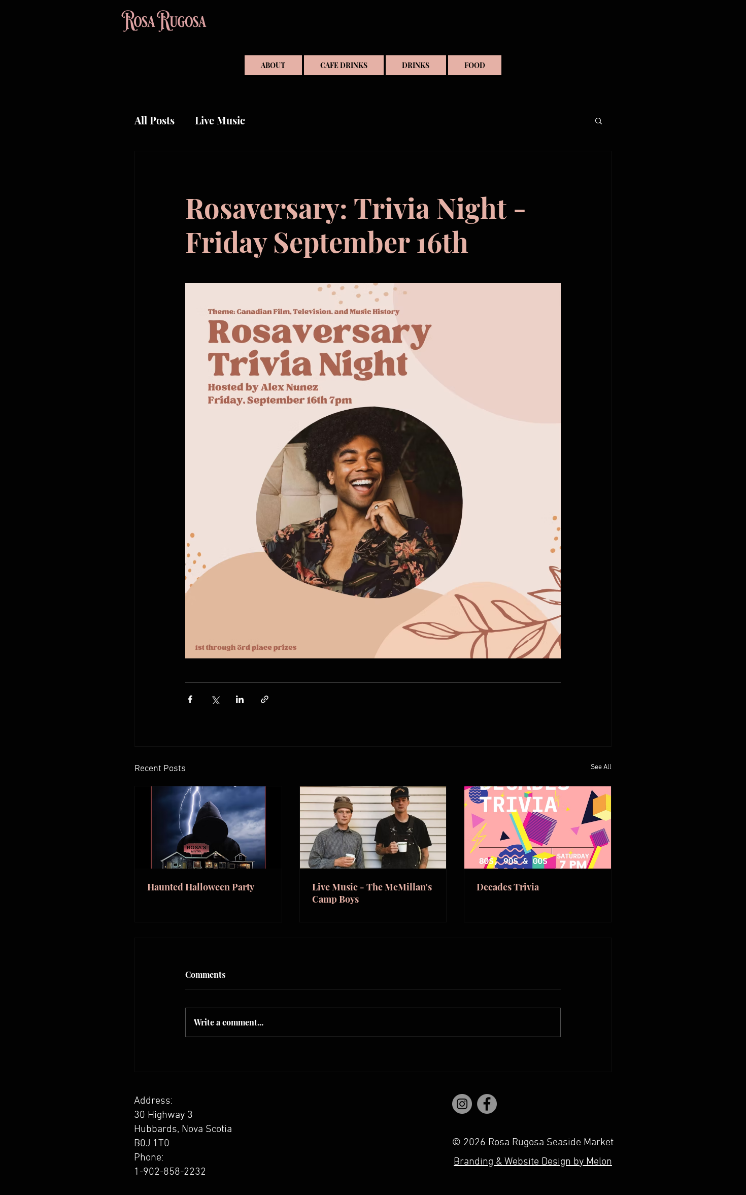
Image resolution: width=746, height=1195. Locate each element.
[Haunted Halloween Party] (208, 827)
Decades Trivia (508, 887)
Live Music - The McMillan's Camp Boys (372, 893)
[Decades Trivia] (537, 827)
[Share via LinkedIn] (240, 699)
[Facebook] (487, 1104)
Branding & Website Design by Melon (533, 1162)
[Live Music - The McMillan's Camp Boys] (373, 827)
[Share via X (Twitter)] (215, 699)
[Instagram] (462, 1104)
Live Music (220, 120)
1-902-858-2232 (170, 1172)
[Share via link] (264, 699)
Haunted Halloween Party (200, 887)
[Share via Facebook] (190, 699)
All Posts (154, 120)
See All (601, 767)
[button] (598, 120)
